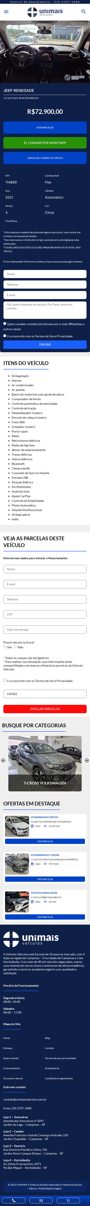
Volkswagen (53, 783)
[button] (4, 55)
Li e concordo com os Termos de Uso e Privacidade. (40, 681)
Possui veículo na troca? (19, 642)
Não (20, 647)
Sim (9, 647)
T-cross (31, 783)
